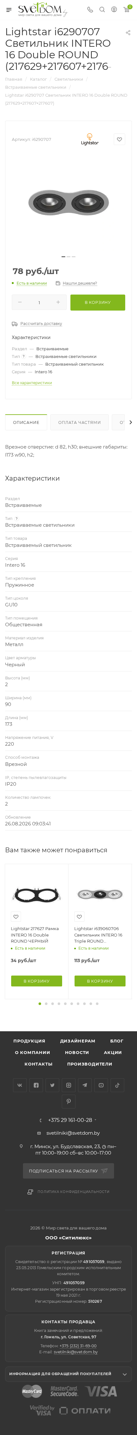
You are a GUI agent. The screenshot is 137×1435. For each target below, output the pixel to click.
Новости (77, 1052)
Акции (113, 1052)
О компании (32, 1052)
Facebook (36, 1085)
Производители (89, 1063)
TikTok (117, 1085)
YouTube (101, 1085)
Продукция (29, 1040)
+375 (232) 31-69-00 (78, 1345)
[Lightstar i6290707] (68, 203)
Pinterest (69, 1101)
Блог (117, 1040)
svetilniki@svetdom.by (73, 1133)
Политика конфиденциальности (74, 1192)
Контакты (38, 1063)
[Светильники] (43, 9)
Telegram (85, 1085)
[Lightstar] (90, 139)
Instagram (69, 1085)
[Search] (102, 10)
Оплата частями (79, 422)
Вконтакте (20, 1085)
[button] (40, 1003)
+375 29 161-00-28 (70, 1120)
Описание (26, 422)
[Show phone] (90, 10)
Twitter (52, 1085)
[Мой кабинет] (114, 10)
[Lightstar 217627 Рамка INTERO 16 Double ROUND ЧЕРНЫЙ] (36, 896)
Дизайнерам (78, 1040)
